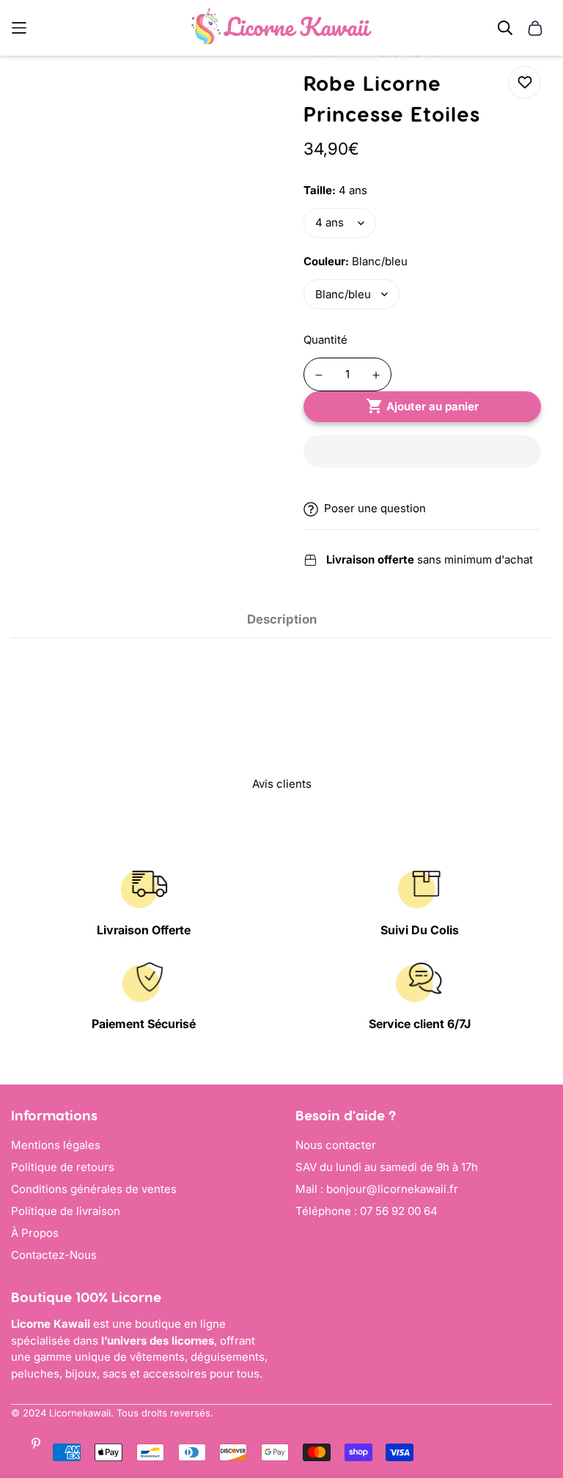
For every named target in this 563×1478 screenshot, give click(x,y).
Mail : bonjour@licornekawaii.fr (376, 1189)
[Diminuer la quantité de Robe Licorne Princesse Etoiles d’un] (319, 375)
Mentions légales (55, 1145)
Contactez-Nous (54, 1255)
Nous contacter (335, 1145)
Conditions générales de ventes (94, 1189)
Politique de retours (62, 1167)
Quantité (325, 340)
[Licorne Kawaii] (281, 28)
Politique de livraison (65, 1211)
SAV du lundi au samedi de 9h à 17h (386, 1167)
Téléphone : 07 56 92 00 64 (366, 1211)
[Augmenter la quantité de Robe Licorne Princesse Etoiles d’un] (376, 375)
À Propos (35, 1233)
